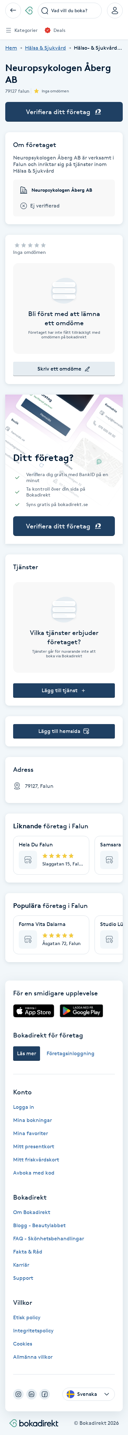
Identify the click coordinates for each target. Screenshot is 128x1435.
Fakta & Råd (27, 1252)
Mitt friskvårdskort (36, 1159)
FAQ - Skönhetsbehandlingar (48, 1238)
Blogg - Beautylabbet (39, 1225)
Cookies (22, 1344)
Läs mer (26, 1053)
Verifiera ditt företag (58, 112)
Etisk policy (26, 1317)
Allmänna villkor (33, 1357)
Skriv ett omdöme (59, 369)
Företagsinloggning (71, 1053)
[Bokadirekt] (28, 10)
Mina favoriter (30, 1133)
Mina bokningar (32, 1120)
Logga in (23, 1107)
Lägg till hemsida (59, 731)
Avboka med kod (33, 1173)
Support (23, 1278)
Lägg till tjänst (59, 690)
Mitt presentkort (33, 1146)
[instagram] (18, 1394)
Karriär (21, 1265)
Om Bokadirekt (31, 1212)
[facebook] (44, 1394)
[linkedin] (31, 1394)
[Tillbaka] (13, 10)
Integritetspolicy (33, 1330)
